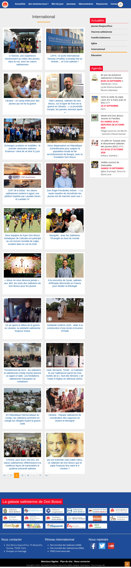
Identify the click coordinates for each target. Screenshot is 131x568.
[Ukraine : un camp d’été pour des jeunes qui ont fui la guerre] (22, 75)
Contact (115, 3)
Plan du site (66, 561)
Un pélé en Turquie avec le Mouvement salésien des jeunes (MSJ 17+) (113, 143)
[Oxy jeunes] (76, 525)
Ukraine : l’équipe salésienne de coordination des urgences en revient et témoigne (64, 418)
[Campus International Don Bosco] (97, 518)
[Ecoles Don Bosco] (12, 518)
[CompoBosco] (33, 525)
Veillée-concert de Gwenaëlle (110, 164)
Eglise (94, 43)
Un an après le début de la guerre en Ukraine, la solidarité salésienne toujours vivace (22, 328)
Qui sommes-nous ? (38, 3)
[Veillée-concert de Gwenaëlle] (95, 164)
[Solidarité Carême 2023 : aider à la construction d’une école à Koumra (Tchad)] (64, 299)
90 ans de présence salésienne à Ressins (112, 76)
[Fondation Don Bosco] (54, 518)
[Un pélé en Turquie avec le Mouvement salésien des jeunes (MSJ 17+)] (95, 142)
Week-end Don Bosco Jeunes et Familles (112, 117)
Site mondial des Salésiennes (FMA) (67, 548)
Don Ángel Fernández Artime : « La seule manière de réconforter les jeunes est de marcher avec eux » (65, 193)
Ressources (102, 3)
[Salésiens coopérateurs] (54, 510)
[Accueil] (5, 4)
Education (96, 55)
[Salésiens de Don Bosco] (12, 510)
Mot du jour (58, 3)
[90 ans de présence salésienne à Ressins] (95, 77)
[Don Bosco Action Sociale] (119, 510)
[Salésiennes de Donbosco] (33, 510)
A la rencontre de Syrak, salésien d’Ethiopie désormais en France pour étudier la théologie (65, 283)
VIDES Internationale (60, 551)
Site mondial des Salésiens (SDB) (65, 545)
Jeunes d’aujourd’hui (101, 26)
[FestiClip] (12, 525)
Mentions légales (49, 561)
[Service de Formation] (76, 518)
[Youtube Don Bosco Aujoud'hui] (111, 544)
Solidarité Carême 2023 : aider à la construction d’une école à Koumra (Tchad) (65, 328)
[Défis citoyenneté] (54, 525)
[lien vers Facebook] (93, 544)
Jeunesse (71, 3)
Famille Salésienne (100, 37)
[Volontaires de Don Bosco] (76, 510)
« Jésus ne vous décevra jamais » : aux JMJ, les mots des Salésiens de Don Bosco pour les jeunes (22, 283)
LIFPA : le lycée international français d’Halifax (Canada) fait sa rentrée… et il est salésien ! (65, 59)
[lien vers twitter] (102, 544)
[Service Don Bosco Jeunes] (33, 518)
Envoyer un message (16, 551)
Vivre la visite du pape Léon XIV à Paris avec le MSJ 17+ (113, 100)
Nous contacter (82, 561)
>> (46, 475)
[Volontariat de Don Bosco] (119, 518)
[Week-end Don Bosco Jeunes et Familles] (95, 117)
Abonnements (86, 3)
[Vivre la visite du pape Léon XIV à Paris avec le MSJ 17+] (95, 99)
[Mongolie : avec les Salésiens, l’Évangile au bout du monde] (64, 209)
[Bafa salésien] (97, 525)
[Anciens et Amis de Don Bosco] (97, 510)
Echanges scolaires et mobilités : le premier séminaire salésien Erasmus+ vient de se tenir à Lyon (22, 148)
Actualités (20, 3)
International (98, 49)
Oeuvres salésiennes (101, 31)
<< (4, 475)
